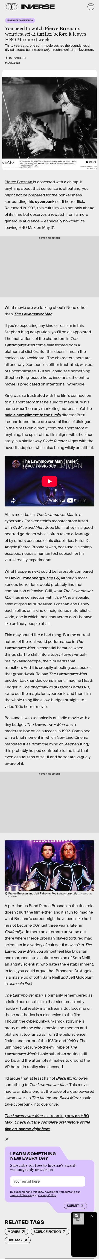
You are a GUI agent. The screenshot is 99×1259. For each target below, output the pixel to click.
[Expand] (76, 1216)
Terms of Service (21, 1195)
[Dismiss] (91, 1216)
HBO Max (15, 1240)
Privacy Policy (47, 1195)
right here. (40, 1129)
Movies (14, 1232)
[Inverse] (38, 6)
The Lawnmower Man (33, 314)
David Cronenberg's (34, 578)
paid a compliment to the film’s (33, 415)
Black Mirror (67, 1078)
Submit (73, 1206)
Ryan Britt (19, 57)
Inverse (24, 1129)
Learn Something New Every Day (33, 1155)
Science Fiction (47, 1232)
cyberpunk (44, 201)
